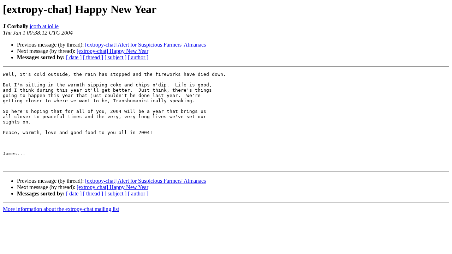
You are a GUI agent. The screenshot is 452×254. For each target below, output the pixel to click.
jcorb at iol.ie (44, 26)
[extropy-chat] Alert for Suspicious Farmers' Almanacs (145, 45)
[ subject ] (115, 57)
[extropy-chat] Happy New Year (112, 51)
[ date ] (74, 57)
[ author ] (138, 57)
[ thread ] (93, 57)
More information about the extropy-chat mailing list (61, 209)
